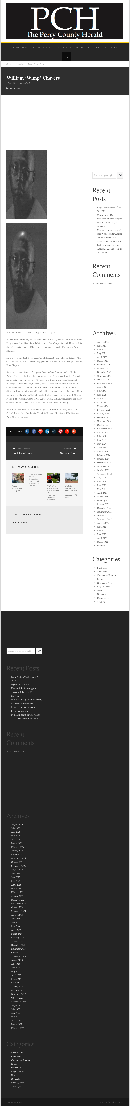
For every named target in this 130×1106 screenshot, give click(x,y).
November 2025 (104, 375)
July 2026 (101, 345)
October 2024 (103, 424)
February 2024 (103, 455)
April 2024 (102, 447)
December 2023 (104, 462)
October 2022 (103, 515)
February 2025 (103, 409)
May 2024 (101, 443)
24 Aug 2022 (12, 82)
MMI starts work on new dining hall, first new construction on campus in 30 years (71, 492)
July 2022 (101, 526)
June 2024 (101, 439)
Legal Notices (70, 47)
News (25, 47)
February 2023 (103, 500)
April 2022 (102, 537)
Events (100, 578)
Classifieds (52, 47)
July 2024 (101, 436)
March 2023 (102, 496)
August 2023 (103, 477)
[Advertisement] (65, 119)
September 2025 (104, 383)
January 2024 (103, 458)
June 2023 (101, 485)
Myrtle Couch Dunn (106, 214)
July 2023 (101, 481)
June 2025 (101, 394)
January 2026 (103, 368)
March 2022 (102, 541)
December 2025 (104, 372)
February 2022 (103, 545)
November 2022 (104, 511)
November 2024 (104, 421)
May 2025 (101, 398)
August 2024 (103, 432)
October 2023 (103, 470)
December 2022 (104, 507)
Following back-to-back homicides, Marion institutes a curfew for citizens (35, 480)
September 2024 (104, 428)
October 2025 (103, 379)
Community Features (106, 575)
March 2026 (102, 360)
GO (120, 175)
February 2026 (103, 364)
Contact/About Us (105, 47)
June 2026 (101, 349)
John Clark (25, 82)
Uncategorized (103, 597)
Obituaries (38, 47)
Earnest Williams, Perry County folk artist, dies (17, 489)
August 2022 (103, 522)
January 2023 (103, 504)
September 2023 (104, 473)
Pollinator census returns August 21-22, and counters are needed (109, 249)
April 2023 (102, 492)
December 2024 (104, 417)
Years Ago (102, 601)
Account (86, 47)
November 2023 (104, 466)
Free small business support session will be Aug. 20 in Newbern (109, 222)
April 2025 (102, 402)
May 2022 (101, 534)
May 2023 (101, 488)
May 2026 (101, 353)
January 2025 (103, 413)
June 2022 (101, 530)
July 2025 (101, 390)
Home (16, 47)
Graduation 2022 (104, 582)
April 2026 (102, 356)
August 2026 (103, 341)
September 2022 (104, 519)
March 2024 (102, 451)
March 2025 (102, 405)
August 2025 (103, 387)
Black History (103, 567)
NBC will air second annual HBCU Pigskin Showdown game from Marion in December (53, 493)
